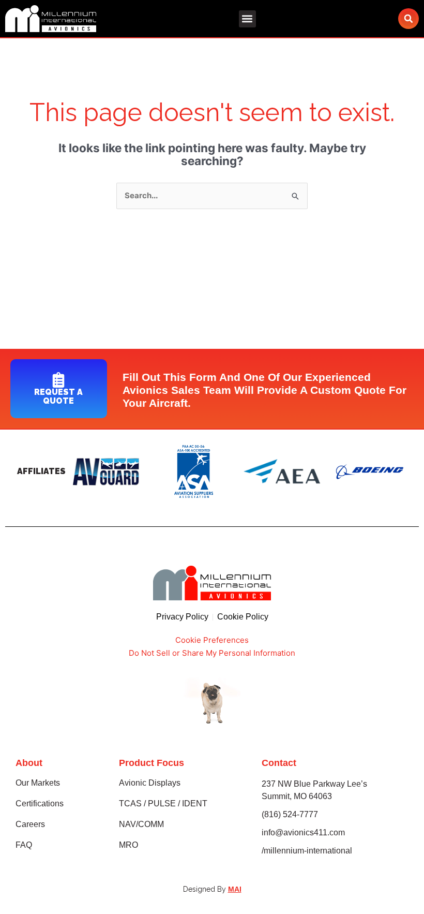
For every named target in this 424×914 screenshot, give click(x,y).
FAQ (24, 845)
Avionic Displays (149, 782)
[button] (247, 18)
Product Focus (151, 763)
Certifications (40, 803)
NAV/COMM (141, 824)
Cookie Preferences (212, 640)
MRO (128, 845)
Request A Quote (58, 396)
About (29, 763)
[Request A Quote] (58, 380)
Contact (279, 763)
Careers (30, 824)
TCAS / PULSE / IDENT (163, 803)
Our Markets (38, 782)
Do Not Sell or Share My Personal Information (212, 653)
